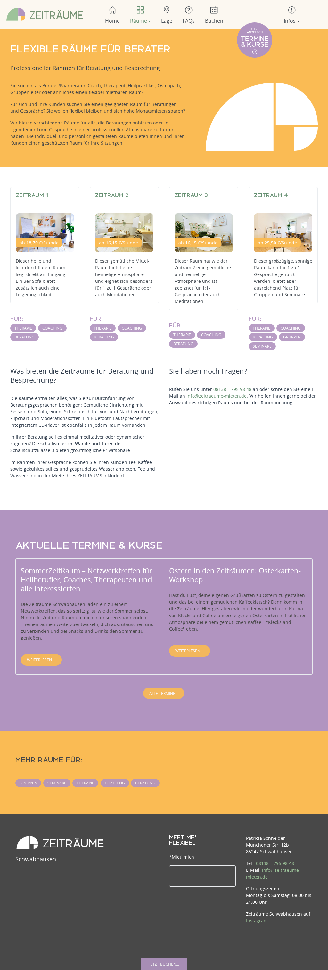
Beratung (24, 336)
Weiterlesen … (41, 659)
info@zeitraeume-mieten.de (216, 396)
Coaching (52, 327)
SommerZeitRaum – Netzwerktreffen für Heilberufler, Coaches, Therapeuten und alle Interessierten (86, 579)
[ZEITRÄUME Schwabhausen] (45, 14)
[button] (140, 14)
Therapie (23, 327)
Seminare (262, 346)
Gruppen (292, 336)
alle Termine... (163, 693)
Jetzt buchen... (164, 963)
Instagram (257, 921)
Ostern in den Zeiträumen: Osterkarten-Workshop (235, 575)
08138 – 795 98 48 (232, 389)
